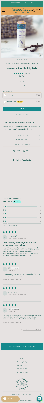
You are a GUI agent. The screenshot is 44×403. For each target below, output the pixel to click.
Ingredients (22, 135)
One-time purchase (12, 95)
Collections (15, 63)
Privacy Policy (22, 369)
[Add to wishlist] (5, 167)
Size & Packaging (22, 144)
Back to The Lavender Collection (23, 346)
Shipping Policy (22, 362)
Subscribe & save (14, 101)
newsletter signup (21, 394)
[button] (18, 73)
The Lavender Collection (28, 63)
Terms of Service (22, 372)
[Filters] (5, 225)
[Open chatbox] (39, 399)
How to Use (22, 139)
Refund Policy (22, 365)
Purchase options (7, 91)
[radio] (5, 95)
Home (8, 63)
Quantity (22, 82)
